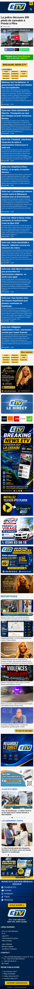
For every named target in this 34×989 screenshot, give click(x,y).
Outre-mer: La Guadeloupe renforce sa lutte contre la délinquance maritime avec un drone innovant (17, 194)
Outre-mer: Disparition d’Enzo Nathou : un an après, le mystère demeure (15, 169)
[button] (31, 3)
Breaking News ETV (14, 65)
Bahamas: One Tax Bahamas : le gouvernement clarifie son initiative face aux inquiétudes (17, 85)
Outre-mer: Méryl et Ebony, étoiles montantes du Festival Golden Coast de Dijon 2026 (16, 220)
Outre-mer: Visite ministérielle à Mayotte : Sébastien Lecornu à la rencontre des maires (16, 245)
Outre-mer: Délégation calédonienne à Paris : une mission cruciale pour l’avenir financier (16, 330)
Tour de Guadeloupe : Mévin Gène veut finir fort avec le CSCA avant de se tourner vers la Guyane (16, 812)
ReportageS (9, 596)
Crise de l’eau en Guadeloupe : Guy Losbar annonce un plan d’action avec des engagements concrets (16, 844)
